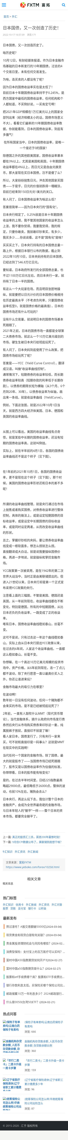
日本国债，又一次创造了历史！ (32, 27)
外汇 (14, 16)
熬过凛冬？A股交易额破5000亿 (26, 926)
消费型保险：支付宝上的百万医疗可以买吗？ (34, 952)
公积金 (42, 908)
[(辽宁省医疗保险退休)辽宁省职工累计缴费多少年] (12, 1085)
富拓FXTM (25, 862)
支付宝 (22, 908)
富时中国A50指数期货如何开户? (26, 960)
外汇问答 (57, 904)
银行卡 (32, 908)
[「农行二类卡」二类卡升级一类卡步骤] (12, 1066)
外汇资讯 (20, 851)
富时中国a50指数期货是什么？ (25, 968)
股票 (5, 908)
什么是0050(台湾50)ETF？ (22, 1002)
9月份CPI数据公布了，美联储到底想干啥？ (37, 842)
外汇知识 (7, 851)
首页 (6, 16)
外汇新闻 (33, 851)
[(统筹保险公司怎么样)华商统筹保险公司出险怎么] (12, 1104)
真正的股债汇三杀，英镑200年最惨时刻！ (37, 837)
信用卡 (20, 904)
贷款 (13, 908)
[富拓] (35, 5)
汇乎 (23, 1125)
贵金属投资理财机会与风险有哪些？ (29, 943)
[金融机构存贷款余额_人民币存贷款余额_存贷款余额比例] (12, 1047)
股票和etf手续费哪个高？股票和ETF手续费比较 (35, 977)
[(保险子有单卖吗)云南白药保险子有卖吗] (12, 1027)
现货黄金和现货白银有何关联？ (26, 935)
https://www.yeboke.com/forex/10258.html (33, 867)
